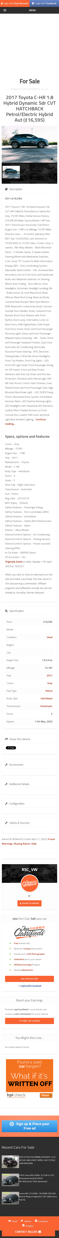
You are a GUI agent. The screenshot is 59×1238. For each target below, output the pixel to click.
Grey (49, 683)
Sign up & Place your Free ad (32, 1126)
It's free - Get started (29, 1021)
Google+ (29, 1225)
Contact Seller (26, 1232)
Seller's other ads (30, 903)
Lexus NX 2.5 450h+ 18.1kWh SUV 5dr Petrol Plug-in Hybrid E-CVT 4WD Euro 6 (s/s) (38, 1196)
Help (34, 843)
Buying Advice (22, 843)
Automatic (46, 706)
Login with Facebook (30, 985)
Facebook (43, 1221)
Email (14, 1221)
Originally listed (13, 561)
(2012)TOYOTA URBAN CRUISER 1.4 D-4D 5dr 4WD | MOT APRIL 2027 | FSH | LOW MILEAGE (37, 1160)
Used (49, 637)
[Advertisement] (29, 44)
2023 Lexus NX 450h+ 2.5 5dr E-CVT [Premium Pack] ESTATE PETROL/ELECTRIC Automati (36, 1178)
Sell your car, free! (29, 979)
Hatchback (46, 698)
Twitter (27, 1221)
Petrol (49, 691)
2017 (49, 675)
